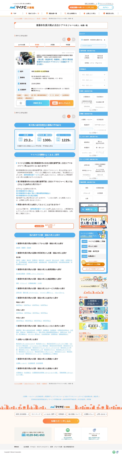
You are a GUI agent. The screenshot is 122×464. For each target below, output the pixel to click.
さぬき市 (48, 260)
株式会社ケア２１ (49, 349)
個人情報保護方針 (69, 447)
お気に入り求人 (91, 13)
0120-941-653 (35, 435)
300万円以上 (29, 320)
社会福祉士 (27, 372)
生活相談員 (31, 363)
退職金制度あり (63, 334)
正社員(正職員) (20, 273)
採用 (51, 447)
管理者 (89, 399)
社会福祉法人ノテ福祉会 (50, 353)
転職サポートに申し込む (82, 7)
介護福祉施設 (32, 283)
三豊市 (62, 260)
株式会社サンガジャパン (26, 351)
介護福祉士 (19, 372)
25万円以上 (36, 313)
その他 (40, 283)
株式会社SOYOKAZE (56, 345)
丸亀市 (24, 260)
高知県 (29, 248)
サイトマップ (36, 414)
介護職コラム (88, 414)
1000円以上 (27, 305)
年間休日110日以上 (63, 330)
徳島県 (18, 248)
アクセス (33, 447)
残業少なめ (63, 332)
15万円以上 (19, 313)
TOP (14, 13)
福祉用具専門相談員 (69, 399)
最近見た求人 (110, 13)
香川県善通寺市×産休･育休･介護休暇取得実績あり (33, 193)
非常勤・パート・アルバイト (35, 273)
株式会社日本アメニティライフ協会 (57, 343)
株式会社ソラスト (24, 349)
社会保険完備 (46, 334)
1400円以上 (44, 305)
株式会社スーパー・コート (34, 353)
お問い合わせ (101, 414)
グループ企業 (58, 447)
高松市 (18, 260)
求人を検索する (72, 13)
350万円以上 (38, 320)
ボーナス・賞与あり (34, 334)
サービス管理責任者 (55, 399)
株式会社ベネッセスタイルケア (25, 343)
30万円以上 (44, 313)
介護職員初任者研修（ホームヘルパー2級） (45, 372)
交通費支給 (54, 334)
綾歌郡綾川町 (43, 262)
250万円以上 (20, 320)
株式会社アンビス (60, 351)
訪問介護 (19, 292)
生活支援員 (39, 363)
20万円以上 (27, 313)
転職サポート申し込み (61, 421)
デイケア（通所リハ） (47, 292)
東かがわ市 (55, 260)
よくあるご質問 (49, 414)
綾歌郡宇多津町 (33, 262)
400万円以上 (47, 320)
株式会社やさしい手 (37, 349)
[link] (21, 45)
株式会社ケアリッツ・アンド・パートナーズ (46, 347)
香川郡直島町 (23, 262)
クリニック (23, 283)
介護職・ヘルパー (21, 363)
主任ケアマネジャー (70, 396)
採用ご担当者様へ (21, 414)
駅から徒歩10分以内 (29, 330)
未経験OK (46, 330)
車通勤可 (39, 330)
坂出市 (29, 260)
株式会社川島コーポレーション (44, 351)
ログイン (106, 7)
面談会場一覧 (53, 13)
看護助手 (48, 396)
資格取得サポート (32, 332)
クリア (102, 209)
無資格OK (53, 330)
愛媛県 (24, 248)
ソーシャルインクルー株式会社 (39, 345)
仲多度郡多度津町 (64, 262)
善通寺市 (87, 45)
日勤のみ (23, 332)
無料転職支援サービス (31, 175)
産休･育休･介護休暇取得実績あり (49, 332)
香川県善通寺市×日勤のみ (25, 191)
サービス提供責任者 (85, 396)
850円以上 (19, 305)
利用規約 (61, 414)
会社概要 (26, 447)
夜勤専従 (19, 330)
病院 (17, 283)
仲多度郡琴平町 (53, 262)
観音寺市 (41, 260)
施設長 (96, 396)
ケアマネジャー (58, 396)
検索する (89, 209)
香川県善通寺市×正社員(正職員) (27, 195)
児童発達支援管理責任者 (39, 399)
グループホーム (59, 292)
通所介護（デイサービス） (31, 292)
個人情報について (74, 414)
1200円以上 (35, 305)
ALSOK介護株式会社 (25, 347)
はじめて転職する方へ (93, 269)
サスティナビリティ (43, 447)
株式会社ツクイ (41, 343)
